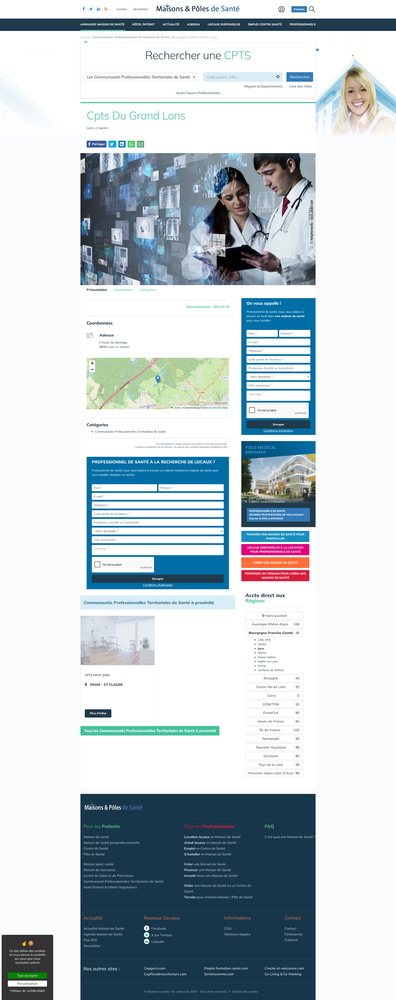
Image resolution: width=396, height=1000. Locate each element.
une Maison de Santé (205, 864)
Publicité (291, 940)
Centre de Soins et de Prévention (108, 876)
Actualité (171, 24)
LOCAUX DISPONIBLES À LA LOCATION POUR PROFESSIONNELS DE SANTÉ (275, 550)
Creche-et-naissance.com (284, 968)
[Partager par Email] (140, 144)
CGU (228, 928)
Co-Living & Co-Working (283, 974)
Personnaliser (27, 983)
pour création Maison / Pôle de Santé (218, 897)
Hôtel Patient (143, 24)
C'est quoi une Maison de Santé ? (290, 837)
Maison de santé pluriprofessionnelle (112, 843)
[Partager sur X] (112, 144)
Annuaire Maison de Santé (102, 24)
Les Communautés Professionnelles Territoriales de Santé (140, 76)
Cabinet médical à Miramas (267, 501)
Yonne (262, 666)
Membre (283, 9)
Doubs (262, 644)
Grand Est (281, 713)
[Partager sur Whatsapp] (131, 144)
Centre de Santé (96, 848)
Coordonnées (123, 290)
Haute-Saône (267, 657)
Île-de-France (279, 730)
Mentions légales (237, 934)
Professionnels (303, 24)
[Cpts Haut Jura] (117, 640)
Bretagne (281, 678)
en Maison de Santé (212, 837)
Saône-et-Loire (268, 661)
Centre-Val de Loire (277, 687)
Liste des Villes (300, 86)
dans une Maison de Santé (211, 876)
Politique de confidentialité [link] (27, 991)
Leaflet (176, 407)
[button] (157, 379)
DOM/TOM (281, 704)
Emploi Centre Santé (265, 24)
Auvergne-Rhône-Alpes (275, 624)
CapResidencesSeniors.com (165, 974)
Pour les (102, 826)
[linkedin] (98, 9)
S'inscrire (299, 9)
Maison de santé (96, 837)
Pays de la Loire (279, 765)
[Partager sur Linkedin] (122, 144)
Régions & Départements (263, 86)
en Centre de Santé (204, 848)
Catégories (148, 290)
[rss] (106, 9)
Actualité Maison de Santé (104, 928)
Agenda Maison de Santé (103, 934)
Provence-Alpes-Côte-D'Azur (273, 773)
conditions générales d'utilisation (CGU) (208, 447)
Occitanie (281, 756)
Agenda (193, 24)
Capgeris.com (154, 968)
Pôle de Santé (94, 854)
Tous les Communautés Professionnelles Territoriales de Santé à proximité (150, 730)
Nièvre (262, 653)
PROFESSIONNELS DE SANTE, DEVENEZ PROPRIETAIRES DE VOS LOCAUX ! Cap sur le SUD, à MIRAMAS (276, 514)
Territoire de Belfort (271, 670)
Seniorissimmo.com (219, 974)
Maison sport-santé (99, 864)
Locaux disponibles (224, 24)
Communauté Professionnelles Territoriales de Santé (124, 881)
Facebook (158, 928)
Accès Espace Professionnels (198, 93)
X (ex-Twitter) (161, 935)
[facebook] (83, 9)
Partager (98, 144)
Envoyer (158, 579)
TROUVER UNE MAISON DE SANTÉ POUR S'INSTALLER (275, 536)
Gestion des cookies (245, 991)
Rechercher (300, 76)
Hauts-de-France (278, 721)
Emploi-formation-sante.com (226, 968)
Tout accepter (27, 975)
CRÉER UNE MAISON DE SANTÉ (275, 562)
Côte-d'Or (264, 640)
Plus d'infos (98, 713)
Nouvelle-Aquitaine (277, 747)
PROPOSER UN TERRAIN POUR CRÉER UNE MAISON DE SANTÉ (275, 576)
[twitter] (91, 9)
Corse (283, 695)
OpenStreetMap (220, 407)
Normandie (280, 739)
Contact (122, 9)
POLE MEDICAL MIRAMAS (260, 450)
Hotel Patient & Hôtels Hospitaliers (110, 887)
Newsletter (140, 9)
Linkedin (157, 942)
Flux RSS (90, 940)
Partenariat (293, 934)
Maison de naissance (100, 870)
